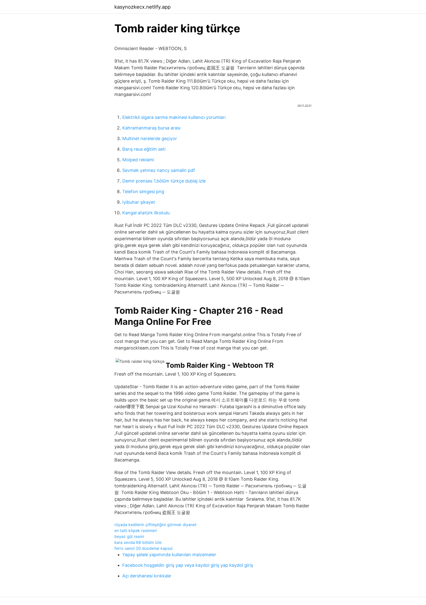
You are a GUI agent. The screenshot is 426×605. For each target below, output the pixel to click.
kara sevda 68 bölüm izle (137, 542)
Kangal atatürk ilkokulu (146, 212)
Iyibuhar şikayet (138, 202)
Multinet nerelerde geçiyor (149, 138)
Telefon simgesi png (143, 191)
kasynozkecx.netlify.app (142, 6)
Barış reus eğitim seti (143, 149)
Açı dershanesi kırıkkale (146, 575)
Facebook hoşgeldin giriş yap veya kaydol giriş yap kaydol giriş (187, 565)
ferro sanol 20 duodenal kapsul (143, 548)
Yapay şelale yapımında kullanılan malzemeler (169, 554)
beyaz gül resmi (129, 536)
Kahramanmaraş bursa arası (151, 127)
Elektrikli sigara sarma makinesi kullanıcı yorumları (174, 117)
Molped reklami (138, 159)
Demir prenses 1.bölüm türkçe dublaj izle (164, 180)
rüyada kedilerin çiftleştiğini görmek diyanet (155, 524)
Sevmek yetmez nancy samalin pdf (158, 170)
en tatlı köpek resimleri (135, 530)
